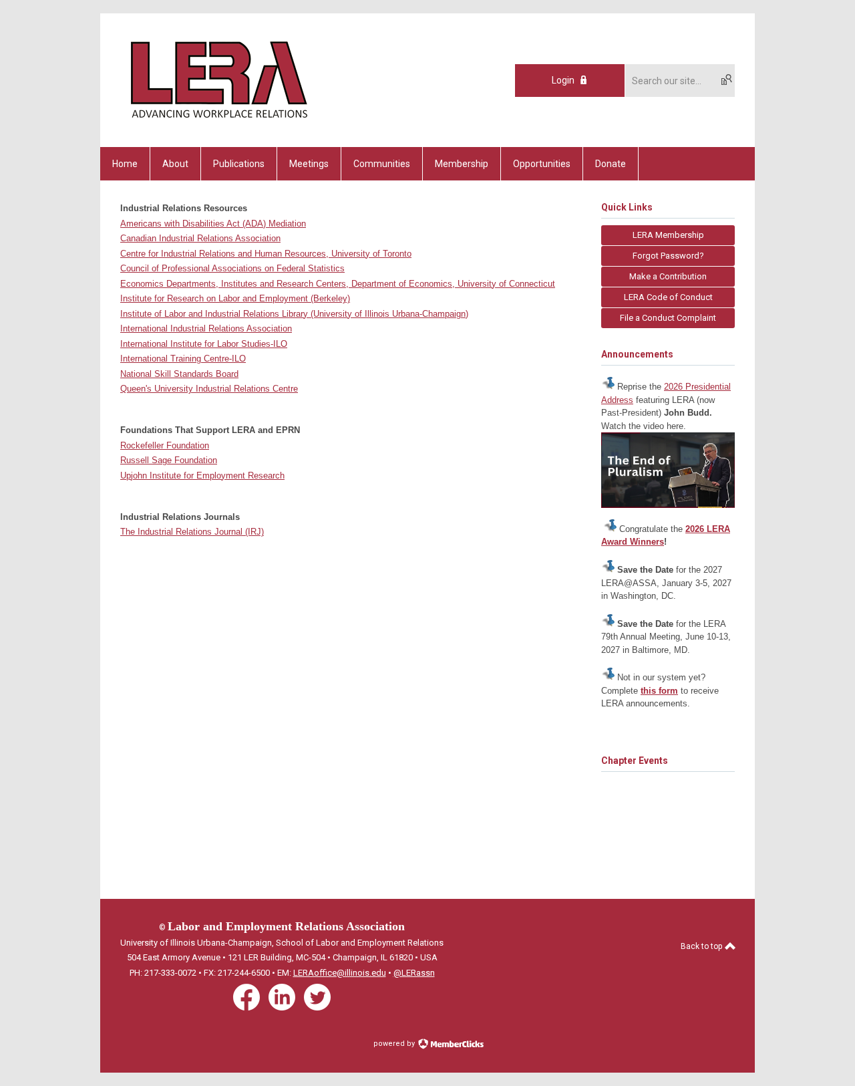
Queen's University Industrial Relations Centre (209, 389)
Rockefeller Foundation (164, 445)
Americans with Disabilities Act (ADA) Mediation (213, 224)
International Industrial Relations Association (206, 328)
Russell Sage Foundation (168, 460)
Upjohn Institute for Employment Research (202, 475)
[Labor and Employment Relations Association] (217, 124)
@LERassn (414, 973)
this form (659, 691)
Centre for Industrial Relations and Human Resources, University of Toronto (265, 254)
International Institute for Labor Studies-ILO (203, 344)
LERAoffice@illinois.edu (339, 973)
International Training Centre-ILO (183, 359)
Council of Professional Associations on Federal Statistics (232, 268)
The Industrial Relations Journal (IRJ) (192, 532)
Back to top (702, 946)
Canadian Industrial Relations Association (200, 238)
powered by (395, 1043)
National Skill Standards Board (179, 374)
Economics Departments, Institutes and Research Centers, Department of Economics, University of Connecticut (337, 284)
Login (563, 80)
